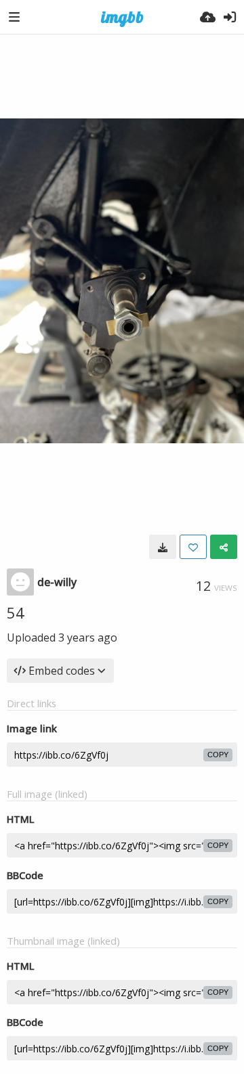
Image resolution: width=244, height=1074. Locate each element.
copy (217, 755)
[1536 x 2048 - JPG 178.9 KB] (162, 547)
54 (15, 612)
